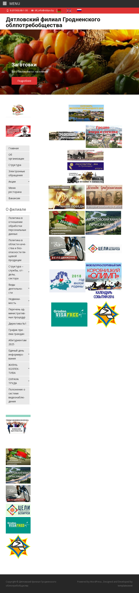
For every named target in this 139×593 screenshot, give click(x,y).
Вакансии (14, 198)
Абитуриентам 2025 (17, 342)
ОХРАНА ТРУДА (14, 381)
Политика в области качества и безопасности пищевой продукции (17, 250)
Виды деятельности (16, 288)
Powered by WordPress (89, 581)
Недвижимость (14, 301)
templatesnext (125, 585)
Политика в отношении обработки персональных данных (17, 226)
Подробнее (24, 80)
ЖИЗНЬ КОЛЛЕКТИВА (14, 368)
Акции (12, 181)
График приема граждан (16, 332)
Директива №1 (17, 323)
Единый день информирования (16, 354)
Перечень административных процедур (17, 313)
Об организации (16, 156)
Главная (14, 148)
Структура (15, 165)
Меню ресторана (15, 190)
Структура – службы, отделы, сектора (16, 272)
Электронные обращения (17, 173)
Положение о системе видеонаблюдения (17, 395)
